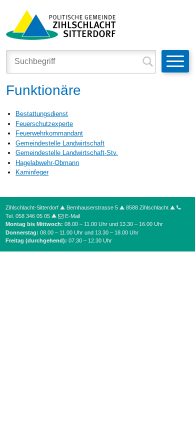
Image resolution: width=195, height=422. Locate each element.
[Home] (61, 24)
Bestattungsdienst (42, 114)
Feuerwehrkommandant (49, 133)
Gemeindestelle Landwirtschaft (60, 143)
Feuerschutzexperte (44, 124)
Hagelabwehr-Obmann (47, 162)
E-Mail (72, 216)
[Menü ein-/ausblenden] (175, 61)
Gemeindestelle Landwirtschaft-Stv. (67, 152)
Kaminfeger (32, 172)
